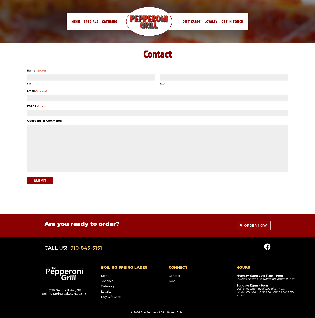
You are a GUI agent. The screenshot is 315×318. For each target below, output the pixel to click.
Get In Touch (232, 21)
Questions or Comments (44, 120)
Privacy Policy (175, 312)
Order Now (255, 225)
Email (37, 90)
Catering (109, 21)
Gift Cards (192, 21)
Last (162, 83)
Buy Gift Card (111, 297)
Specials (91, 21)
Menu (76, 21)
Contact (174, 276)
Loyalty (211, 21)
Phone (37, 105)
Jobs (172, 281)
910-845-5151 (86, 248)
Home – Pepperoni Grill (149, 21)
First (29, 83)
